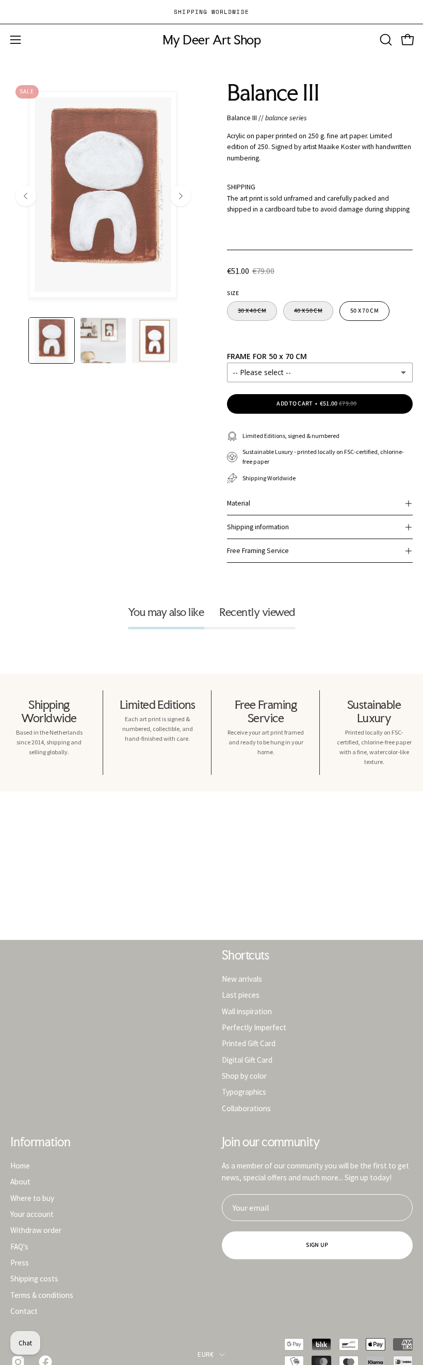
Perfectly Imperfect (254, 1027)
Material (238, 503)
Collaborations (246, 1108)
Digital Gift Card (247, 1059)
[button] (385, 39)
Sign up (317, 1245)
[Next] (180, 196)
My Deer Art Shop (211, 39)
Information (40, 1142)
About (20, 1182)
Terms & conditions (41, 1294)
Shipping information (258, 527)
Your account (32, 1214)
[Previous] (25, 196)
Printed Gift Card (248, 1043)
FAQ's (19, 1246)
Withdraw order (35, 1230)
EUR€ (206, 1354)
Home (20, 1166)
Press (19, 1263)
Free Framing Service (258, 550)
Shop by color (244, 1076)
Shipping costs (34, 1278)
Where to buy (32, 1198)
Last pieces (240, 995)
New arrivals (242, 979)
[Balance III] (51, 340)
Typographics (244, 1092)
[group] (211, 12)
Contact (24, 1311)
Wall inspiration (247, 1011)
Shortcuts (245, 955)
